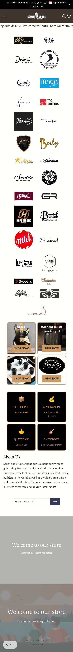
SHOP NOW (21, 348)
